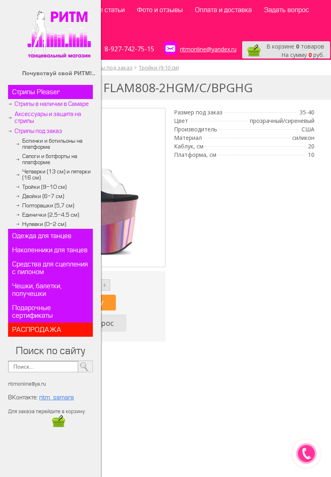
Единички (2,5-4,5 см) (50, 215)
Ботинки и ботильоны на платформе (52, 144)
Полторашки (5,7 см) (48, 206)
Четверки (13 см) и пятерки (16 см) (56, 175)
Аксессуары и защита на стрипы (48, 118)
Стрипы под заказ (38, 131)
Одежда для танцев (41, 236)
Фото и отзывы (160, 10)
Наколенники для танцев (50, 250)
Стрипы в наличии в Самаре (52, 104)
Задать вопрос (286, 10)
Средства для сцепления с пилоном (50, 268)
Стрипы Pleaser (36, 92)
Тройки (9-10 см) (44, 187)
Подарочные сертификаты (32, 311)
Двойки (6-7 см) (43, 196)
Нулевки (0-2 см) (44, 224)
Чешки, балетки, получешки (37, 290)
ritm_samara (56, 397)
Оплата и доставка (223, 10)
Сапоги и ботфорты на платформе (49, 159)
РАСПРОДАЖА (36, 329)
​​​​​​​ (58, 425)
